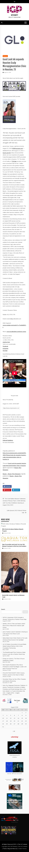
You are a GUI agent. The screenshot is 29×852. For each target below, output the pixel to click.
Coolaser (24, 846)
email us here (6, 342)
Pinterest (7, 490)
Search (3, 609)
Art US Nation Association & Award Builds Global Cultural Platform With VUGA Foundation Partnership (14, 646)
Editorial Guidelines (8, 440)
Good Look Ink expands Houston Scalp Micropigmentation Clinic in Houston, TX (14, 465)
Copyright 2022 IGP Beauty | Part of (12, 846)
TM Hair (14, 161)
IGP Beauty (14, 15)
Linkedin (16, 490)
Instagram (5, 348)
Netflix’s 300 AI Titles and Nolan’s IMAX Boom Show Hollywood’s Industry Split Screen (14, 625)
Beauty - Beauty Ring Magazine (11, 474)
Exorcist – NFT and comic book (14, 773)
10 (3, 718)
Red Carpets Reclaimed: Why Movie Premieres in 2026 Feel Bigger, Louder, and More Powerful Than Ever (14, 666)
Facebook (5, 346)
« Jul (14, 731)
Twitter (16, 486)
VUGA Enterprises (13, 755)
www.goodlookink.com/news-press (16, 331)
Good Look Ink (7, 153)
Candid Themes (22, 848)
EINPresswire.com (18, 148)
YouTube (5, 350)
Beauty (5, 56)
